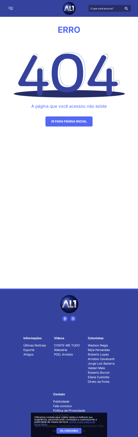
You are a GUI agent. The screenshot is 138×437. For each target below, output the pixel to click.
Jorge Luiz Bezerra (101, 363)
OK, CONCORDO (69, 430)
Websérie (60, 350)
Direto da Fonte (98, 381)
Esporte (28, 350)
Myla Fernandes (99, 350)
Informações (32, 338)
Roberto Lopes (98, 354)
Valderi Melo (96, 368)
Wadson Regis (98, 345)
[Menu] (10, 8)
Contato (59, 394)
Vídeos (59, 338)
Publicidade (61, 401)
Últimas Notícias (34, 345)
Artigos (28, 354)
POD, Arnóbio (63, 354)
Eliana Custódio (99, 377)
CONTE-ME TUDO (67, 345)
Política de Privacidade (69, 410)
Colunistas (96, 338)
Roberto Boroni (98, 372)
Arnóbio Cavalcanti (101, 359)
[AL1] (69, 8)
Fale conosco (62, 406)
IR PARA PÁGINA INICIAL (69, 121)
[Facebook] (65, 318)
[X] (73, 318)
